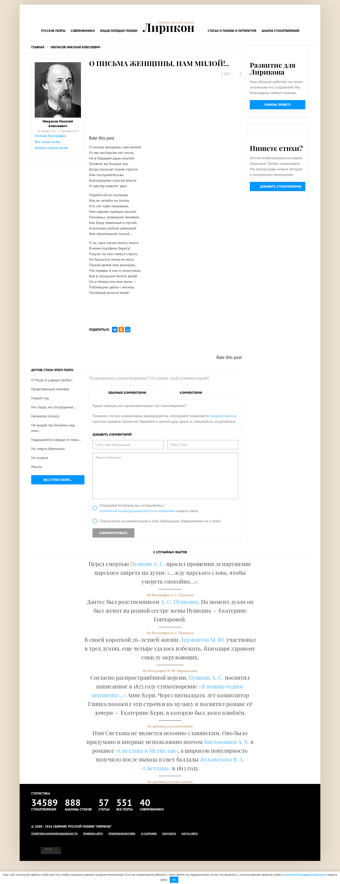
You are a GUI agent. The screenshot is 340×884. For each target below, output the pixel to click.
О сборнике (149, 833)
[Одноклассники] (121, 329)
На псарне (39, 457)
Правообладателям (121, 833)
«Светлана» (156, 768)
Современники (83, 31)
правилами (166, 510)
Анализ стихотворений (280, 31)
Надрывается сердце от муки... (56, 439)
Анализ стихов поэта (51, 147)
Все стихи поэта (47, 141)
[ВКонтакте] (114, 329)
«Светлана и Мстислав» (147, 750)
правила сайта (221, 415)
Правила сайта (93, 833)
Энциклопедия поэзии (118, 31)
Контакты (169, 833)
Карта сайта (190, 833)
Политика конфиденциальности (54, 833)
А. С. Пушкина (179, 601)
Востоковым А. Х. (226, 741)
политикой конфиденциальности (126, 510)
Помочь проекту (277, 105)
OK (174, 880)
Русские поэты (53, 31)
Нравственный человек (50, 389)
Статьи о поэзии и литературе (232, 31)
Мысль (36, 466)
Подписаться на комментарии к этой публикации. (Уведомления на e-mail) (159, 521)
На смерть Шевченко (48, 448)
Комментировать (113, 533)
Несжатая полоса (45, 416)
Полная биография (50, 135)
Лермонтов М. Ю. (202, 639)
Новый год (40, 398)
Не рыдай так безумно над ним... (53, 428)
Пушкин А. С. (147, 563)
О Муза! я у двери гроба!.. (52, 380)
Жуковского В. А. (222, 759)
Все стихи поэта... (58, 480)
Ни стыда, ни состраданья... (53, 407)
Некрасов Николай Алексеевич (75, 47)
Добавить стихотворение (280, 186)
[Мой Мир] (127, 329)
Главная (37, 47)
